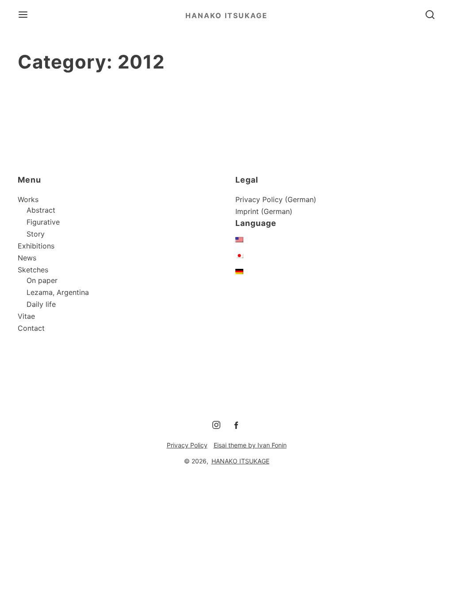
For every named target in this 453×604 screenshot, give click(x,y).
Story (36, 233)
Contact (31, 328)
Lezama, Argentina (58, 292)
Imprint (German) (263, 211)
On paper (42, 280)
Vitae (26, 316)
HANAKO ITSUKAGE (226, 15)
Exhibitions (36, 245)
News (27, 257)
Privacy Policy (187, 445)
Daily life (41, 304)
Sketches (33, 269)
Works (28, 199)
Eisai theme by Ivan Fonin (250, 445)
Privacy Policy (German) (275, 199)
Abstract (41, 210)
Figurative (43, 222)
